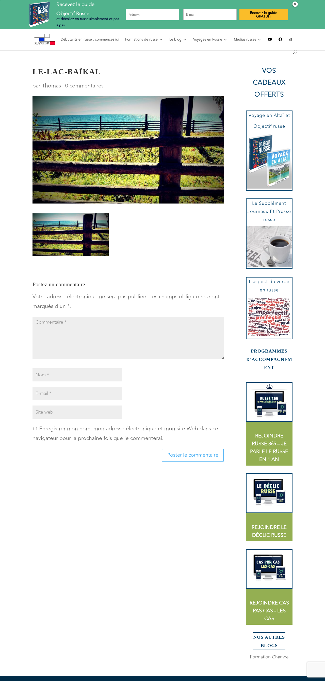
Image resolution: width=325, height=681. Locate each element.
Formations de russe (141, 40)
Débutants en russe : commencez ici (90, 40)
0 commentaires (84, 86)
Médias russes (245, 40)
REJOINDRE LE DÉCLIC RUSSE (269, 531)
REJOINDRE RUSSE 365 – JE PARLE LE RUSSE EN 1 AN (269, 447)
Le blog (175, 40)
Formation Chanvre (269, 656)
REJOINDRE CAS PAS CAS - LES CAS (269, 610)
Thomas (51, 86)
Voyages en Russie (207, 40)
